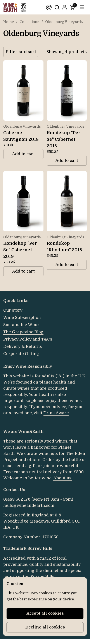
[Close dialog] (84, 293)
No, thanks (66, 345)
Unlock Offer (66, 330)
